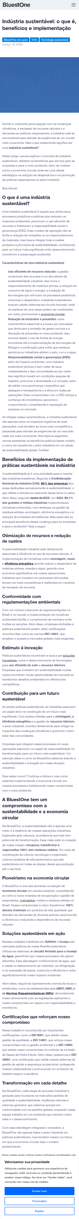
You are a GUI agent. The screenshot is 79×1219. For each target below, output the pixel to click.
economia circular (53, 314)
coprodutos (27, 900)
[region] (39, 1187)
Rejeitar (39, 1211)
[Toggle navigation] (73, 4)
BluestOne (18, 5)
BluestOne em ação (16, 39)
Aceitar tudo (39, 1191)
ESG (34, 39)
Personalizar (39, 1201)
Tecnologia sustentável (54, 39)
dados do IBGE (40, 497)
